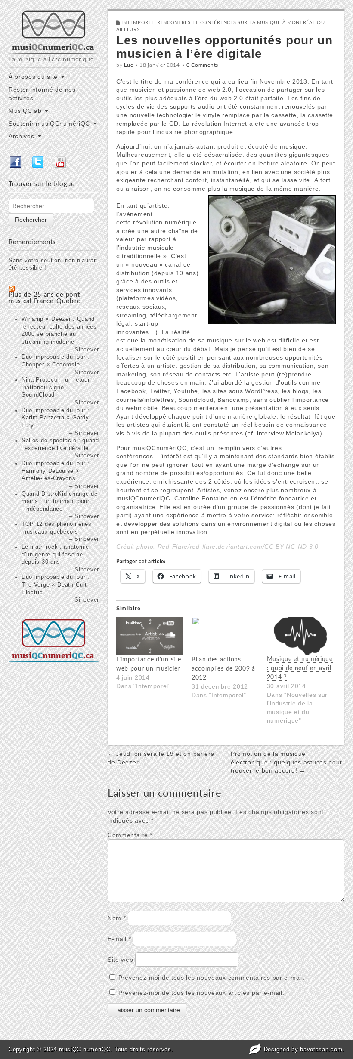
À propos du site (33, 76)
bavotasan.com (321, 1049)
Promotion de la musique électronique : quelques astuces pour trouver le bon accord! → (286, 762)
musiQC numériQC (85, 1049)
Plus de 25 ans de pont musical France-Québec (45, 298)
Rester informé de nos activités (42, 94)
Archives (21, 136)
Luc (128, 65)
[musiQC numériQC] (54, 31)
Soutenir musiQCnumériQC (49, 123)
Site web (120, 959)
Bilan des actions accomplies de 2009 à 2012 (223, 669)
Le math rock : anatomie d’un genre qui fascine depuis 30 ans (55, 554)
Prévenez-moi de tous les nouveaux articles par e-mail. (201, 992)
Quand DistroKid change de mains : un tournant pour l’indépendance (60, 501)
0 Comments (202, 65)
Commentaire (130, 835)
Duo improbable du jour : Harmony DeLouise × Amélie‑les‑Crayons (56, 470)
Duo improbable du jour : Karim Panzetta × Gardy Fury (56, 418)
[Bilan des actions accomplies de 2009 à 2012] (225, 636)
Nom (117, 918)
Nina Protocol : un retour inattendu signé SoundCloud (56, 387)
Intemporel (137, 22)
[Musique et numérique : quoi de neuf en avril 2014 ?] (300, 636)
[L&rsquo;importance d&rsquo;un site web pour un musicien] (149, 636)
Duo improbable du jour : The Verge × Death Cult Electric (56, 584)
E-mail (119, 938)
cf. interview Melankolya (284, 433)
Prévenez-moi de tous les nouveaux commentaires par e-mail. (211, 977)
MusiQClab (25, 110)
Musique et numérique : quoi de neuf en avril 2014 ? (300, 668)
